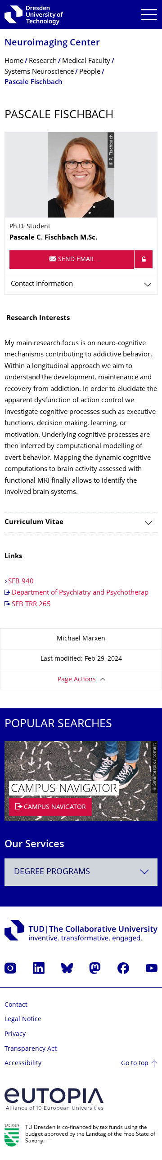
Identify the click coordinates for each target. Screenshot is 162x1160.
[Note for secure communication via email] (144, 259)
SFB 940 (21, 581)
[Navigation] (149, 14)
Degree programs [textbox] (52, 872)
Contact (15, 1005)
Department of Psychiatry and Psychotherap (80, 593)
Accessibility (22, 1064)
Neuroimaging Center (52, 43)
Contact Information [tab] (42, 284)
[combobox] (81, 872)
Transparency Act (30, 1049)
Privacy (15, 1034)
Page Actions (77, 680)
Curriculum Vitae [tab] (33, 522)
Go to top (134, 1064)
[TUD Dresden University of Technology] (33, 14)
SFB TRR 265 (31, 604)
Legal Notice (22, 1019)
